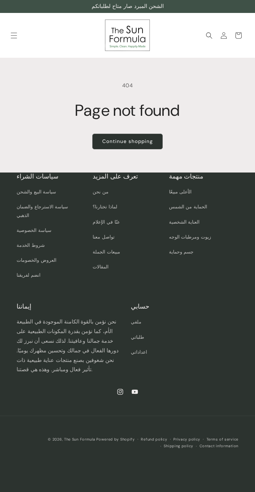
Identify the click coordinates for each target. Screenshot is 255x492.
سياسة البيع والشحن (36, 192)
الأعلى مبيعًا (180, 192)
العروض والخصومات (36, 260)
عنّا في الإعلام (106, 222)
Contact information (219, 446)
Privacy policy (186, 439)
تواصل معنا (104, 237)
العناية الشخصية (184, 222)
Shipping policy (178, 446)
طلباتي (137, 337)
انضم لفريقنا (29, 275)
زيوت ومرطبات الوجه (190, 237)
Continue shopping (127, 141)
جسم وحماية (181, 252)
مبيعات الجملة (106, 252)
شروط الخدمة (31, 245)
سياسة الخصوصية (34, 230)
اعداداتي (139, 352)
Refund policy (154, 439)
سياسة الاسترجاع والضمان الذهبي (42, 211)
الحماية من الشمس (188, 207)
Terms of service (222, 439)
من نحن (101, 192)
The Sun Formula (79, 439)
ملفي (136, 322)
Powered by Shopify (115, 439)
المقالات (101, 267)
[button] (14, 35)
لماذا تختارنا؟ (105, 207)
